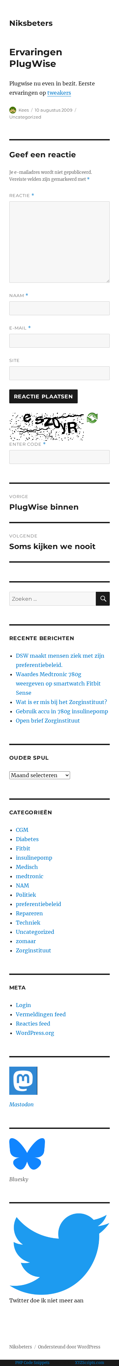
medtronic (29, 876)
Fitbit (23, 848)
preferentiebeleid (38, 904)
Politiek (26, 894)
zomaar (26, 941)
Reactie (21, 195)
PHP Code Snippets (32, 1362)
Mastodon (21, 1104)
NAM (22, 885)
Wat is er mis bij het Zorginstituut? (61, 702)
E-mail (20, 328)
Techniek (28, 922)
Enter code (27, 444)
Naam (18, 295)
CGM (22, 830)
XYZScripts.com (89, 1362)
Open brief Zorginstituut (48, 720)
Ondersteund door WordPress (69, 1347)
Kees (24, 110)
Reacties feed (33, 1023)
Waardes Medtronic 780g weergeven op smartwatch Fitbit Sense (58, 683)
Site (14, 360)
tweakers (59, 92)
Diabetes (27, 839)
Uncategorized (25, 117)
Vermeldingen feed (41, 1014)
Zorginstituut (33, 950)
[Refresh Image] (92, 417)
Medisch (27, 867)
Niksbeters (31, 23)
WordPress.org (35, 1033)
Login (23, 1005)
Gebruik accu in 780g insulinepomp (62, 711)
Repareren (29, 913)
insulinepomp (34, 857)
